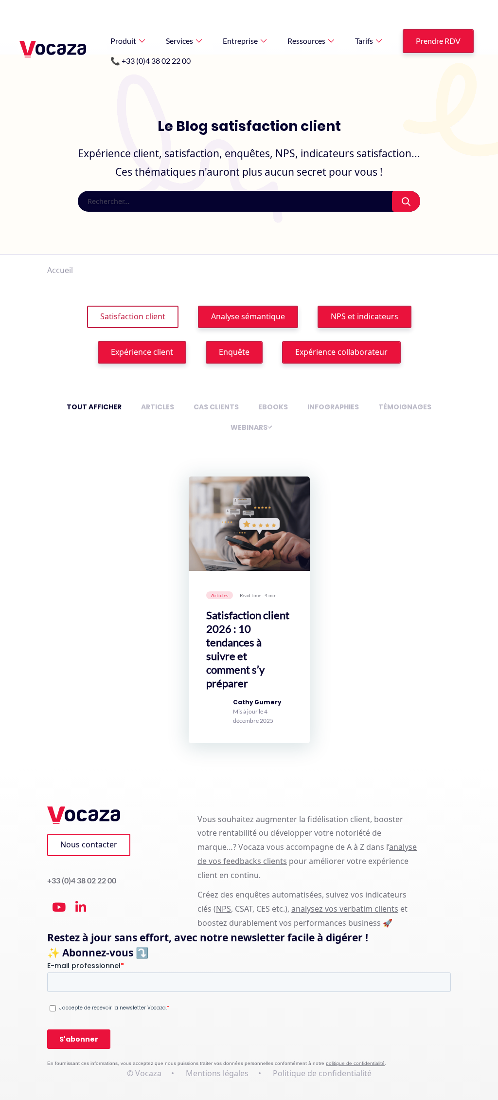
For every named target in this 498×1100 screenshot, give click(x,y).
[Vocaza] (52, 49)
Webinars (249, 427)
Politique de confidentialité (322, 1073)
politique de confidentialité (355, 1063)
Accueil (60, 270)
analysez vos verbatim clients (344, 908)
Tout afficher (94, 407)
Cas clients (216, 407)
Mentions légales (217, 1073)
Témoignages (404, 407)
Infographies (333, 407)
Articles (157, 407)
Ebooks (273, 407)
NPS (223, 908)
